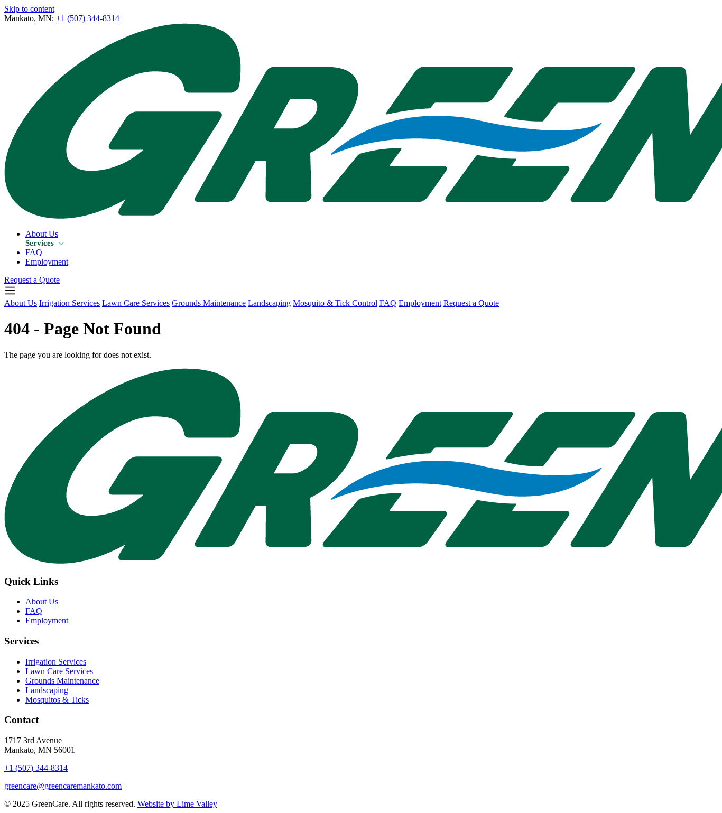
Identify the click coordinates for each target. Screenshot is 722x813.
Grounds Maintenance (209, 302)
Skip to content (29, 8)
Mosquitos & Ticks (57, 699)
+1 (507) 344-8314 (87, 18)
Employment (46, 261)
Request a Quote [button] (32, 279)
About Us (41, 233)
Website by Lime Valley (177, 803)
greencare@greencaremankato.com (63, 785)
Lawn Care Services (136, 302)
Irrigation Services (69, 302)
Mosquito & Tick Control (335, 302)
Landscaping (269, 302)
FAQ (33, 252)
